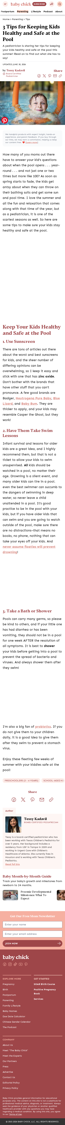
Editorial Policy (11, 1082)
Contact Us (9, 1077)
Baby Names (10, 1011)
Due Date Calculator (14, 1016)
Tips (28, 19)
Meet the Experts (12, 1055)
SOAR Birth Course (44, 984)
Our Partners (10, 1061)
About (58, 11)
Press (5, 1066)
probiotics (43, 727)
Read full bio (12, 864)
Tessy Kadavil (15, 70)
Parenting (22, 11)
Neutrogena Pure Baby (33, 398)
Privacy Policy (10, 1088)
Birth (5, 989)
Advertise (8, 1072)
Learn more (31, 142)
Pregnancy (8, 984)
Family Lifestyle (11, 1005)
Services (38, 999)
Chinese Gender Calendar (16, 1021)
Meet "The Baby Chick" (15, 1050)
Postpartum (7, 11)
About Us (8, 1045)
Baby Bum (29, 404)
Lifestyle (36, 11)
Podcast (48, 11)
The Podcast (9, 1027)
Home (6, 19)
